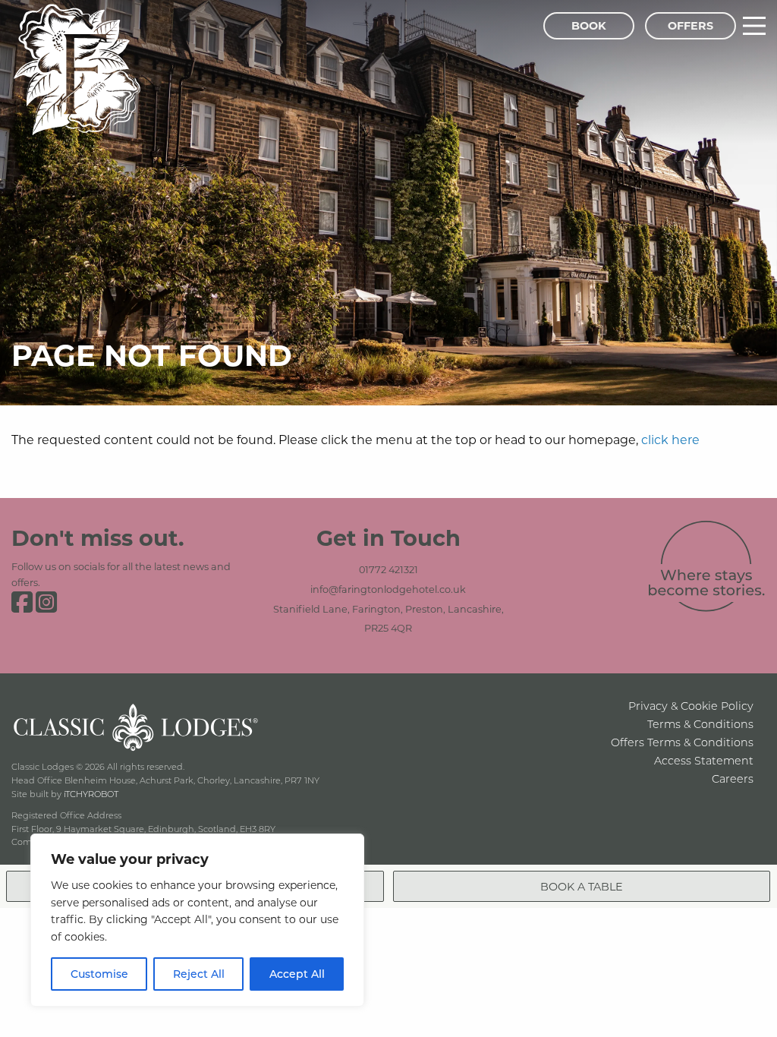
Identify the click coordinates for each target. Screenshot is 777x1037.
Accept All (297, 973)
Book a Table (581, 886)
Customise (99, 973)
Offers (690, 25)
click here (670, 439)
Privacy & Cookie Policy (690, 705)
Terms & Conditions (700, 724)
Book (588, 25)
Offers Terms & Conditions (682, 742)
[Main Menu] (754, 26)
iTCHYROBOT (91, 793)
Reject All (199, 973)
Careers (732, 778)
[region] (197, 920)
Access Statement (703, 760)
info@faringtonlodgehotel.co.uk (388, 589)
